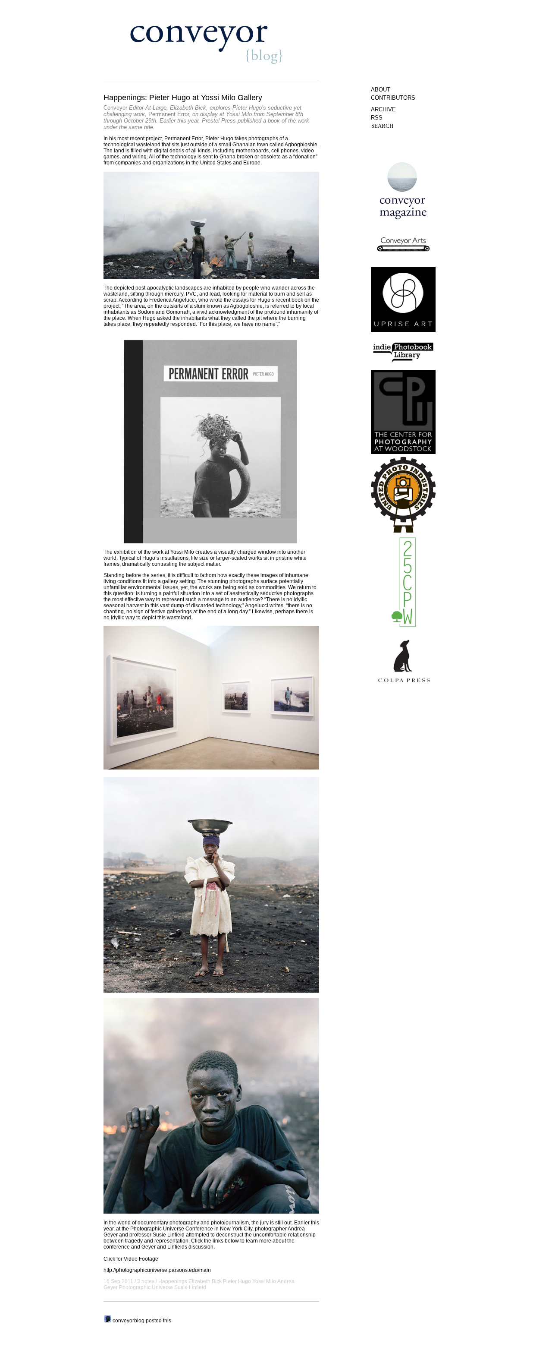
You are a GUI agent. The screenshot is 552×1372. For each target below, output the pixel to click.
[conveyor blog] (107, 1321)
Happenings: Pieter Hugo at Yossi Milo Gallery (183, 97)
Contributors (393, 98)
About (380, 89)
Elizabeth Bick (205, 1281)
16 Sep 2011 (118, 1281)
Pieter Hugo (237, 1281)
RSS (377, 117)
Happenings (172, 1281)
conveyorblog (128, 1321)
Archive (383, 109)
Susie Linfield (190, 1287)
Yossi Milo (264, 1281)
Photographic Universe (146, 1287)
